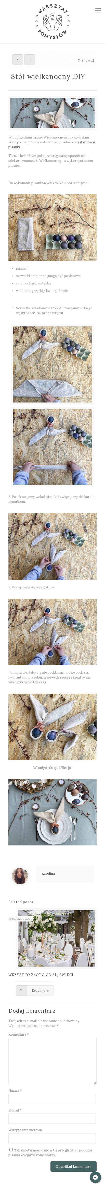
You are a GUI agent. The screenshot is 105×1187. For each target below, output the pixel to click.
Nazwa (15, 1090)
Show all (88, 60)
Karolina (48, 873)
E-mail (14, 1110)
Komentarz (18, 1034)
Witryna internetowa (25, 1130)
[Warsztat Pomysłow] (52, 22)
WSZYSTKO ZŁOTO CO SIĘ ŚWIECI (40, 975)
